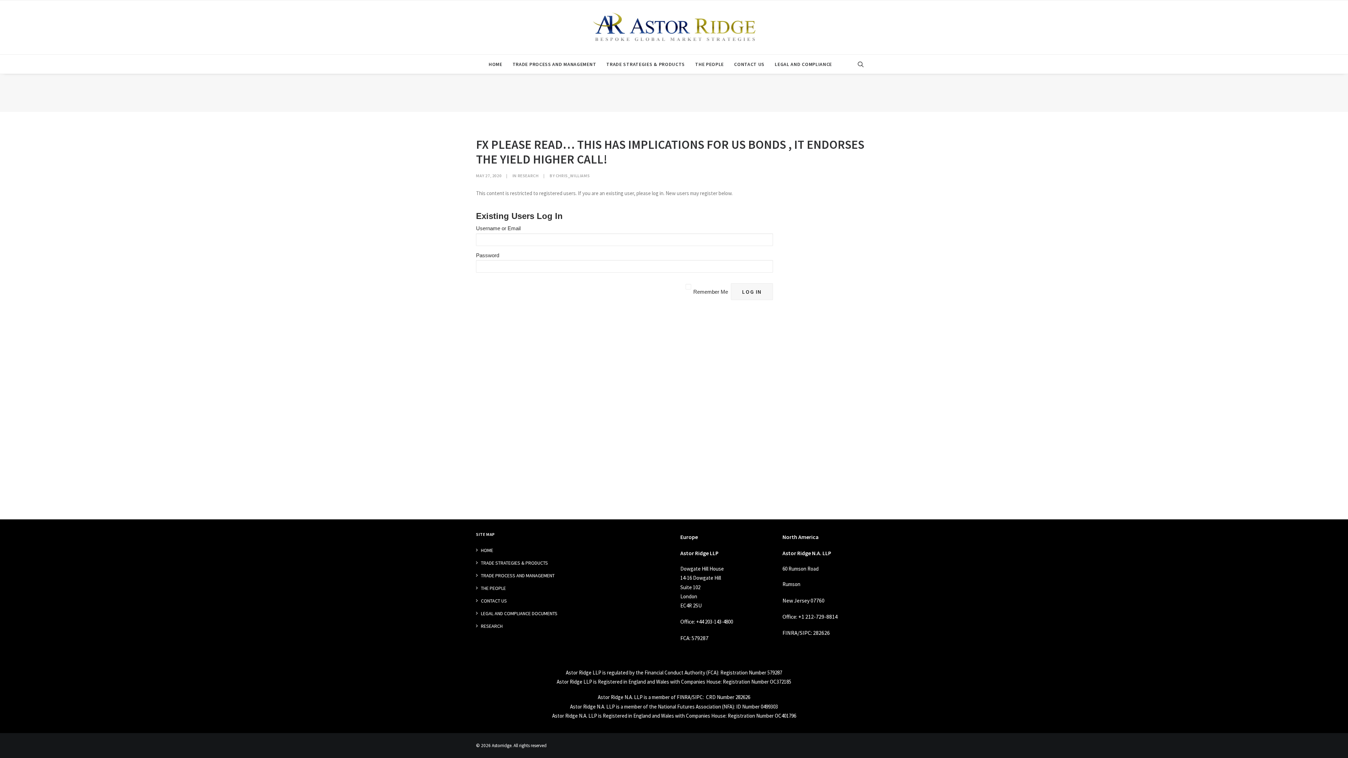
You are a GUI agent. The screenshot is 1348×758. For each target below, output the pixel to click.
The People (709, 64)
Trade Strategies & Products (645, 64)
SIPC (805, 632)
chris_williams (573, 175)
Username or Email (498, 228)
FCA (684, 637)
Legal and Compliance (803, 64)
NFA (727, 706)
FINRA (790, 632)
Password (487, 255)
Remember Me (710, 292)
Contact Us (749, 64)
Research (528, 175)
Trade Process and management (554, 64)
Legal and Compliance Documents (519, 613)
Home (495, 64)
